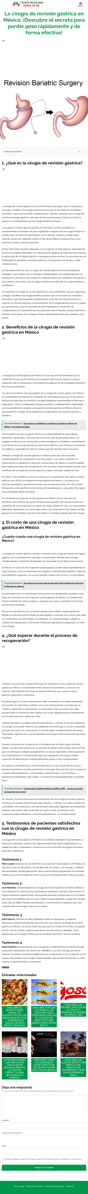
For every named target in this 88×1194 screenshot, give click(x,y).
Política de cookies (34, 1186)
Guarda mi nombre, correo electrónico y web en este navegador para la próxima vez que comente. (43, 1159)
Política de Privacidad (54, 1186)
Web (4, 1146)
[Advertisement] (44, 59)
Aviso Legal (19, 1186)
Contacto (69, 1186)
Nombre (6, 1120)
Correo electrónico (12, 1133)
